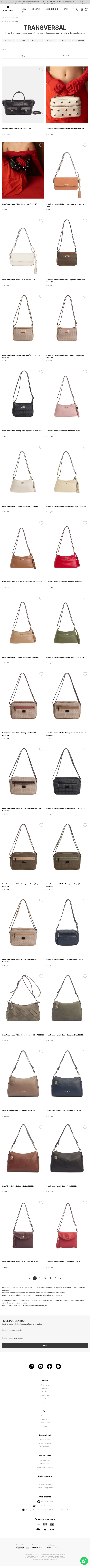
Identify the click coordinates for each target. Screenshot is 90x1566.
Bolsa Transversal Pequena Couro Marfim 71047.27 (65, 128)
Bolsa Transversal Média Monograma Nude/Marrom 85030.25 (21, 809)
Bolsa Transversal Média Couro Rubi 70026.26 (63, 1261)
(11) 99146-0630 (47, 1502)
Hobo (45, 1402)
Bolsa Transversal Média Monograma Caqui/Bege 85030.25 (20, 885)
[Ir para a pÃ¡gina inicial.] (8, 10)
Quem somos (45, 1440)
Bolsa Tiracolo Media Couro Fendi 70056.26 (18, 1110)
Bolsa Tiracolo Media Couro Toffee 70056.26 (18, 1186)
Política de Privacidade (45, 1484)
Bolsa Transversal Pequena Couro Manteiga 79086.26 (66, 506)
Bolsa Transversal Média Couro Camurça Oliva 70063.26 (23, 1035)
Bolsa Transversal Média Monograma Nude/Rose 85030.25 (20, 734)
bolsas (8, 40)
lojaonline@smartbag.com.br (47, 1506)
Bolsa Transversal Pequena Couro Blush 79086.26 (20, 657)
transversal (36, 40)
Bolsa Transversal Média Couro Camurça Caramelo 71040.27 (65, 205)
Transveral (45, 1385)
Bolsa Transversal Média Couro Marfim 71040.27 (20, 279)
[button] (86, 40)
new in (50, 40)
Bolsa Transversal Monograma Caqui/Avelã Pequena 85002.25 (65, 281)
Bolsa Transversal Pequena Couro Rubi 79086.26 (64, 582)
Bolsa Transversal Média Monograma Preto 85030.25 (65, 808)
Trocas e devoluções (45, 1481)
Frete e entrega (45, 1443)
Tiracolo (45, 1388)
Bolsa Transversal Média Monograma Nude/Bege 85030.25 (20, 961)
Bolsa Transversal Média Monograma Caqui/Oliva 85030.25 (64, 885)
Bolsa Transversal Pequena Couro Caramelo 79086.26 (22, 582)
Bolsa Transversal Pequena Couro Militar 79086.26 (65, 657)
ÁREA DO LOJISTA (83, 2)
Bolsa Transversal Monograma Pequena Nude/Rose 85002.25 (65, 356)
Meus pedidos (45, 1460)
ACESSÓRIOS (51, 9)
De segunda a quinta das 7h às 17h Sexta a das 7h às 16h (47, 1510)
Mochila (45, 1392)
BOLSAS (36, 9)
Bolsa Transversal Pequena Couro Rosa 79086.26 (64, 431)
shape (22, 40)
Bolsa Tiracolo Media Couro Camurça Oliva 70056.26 (65, 1035)
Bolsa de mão (45, 1395)
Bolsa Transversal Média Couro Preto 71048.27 (19, 204)
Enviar (45, 1346)
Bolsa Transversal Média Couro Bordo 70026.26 (20, 1261)
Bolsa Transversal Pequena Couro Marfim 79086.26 (21, 506)
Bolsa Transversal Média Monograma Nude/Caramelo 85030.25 (66, 734)
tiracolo (64, 40)
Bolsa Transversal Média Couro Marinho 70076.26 (64, 959)
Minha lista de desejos (45, 1467)
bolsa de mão (78, 40)
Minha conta (45, 1464)
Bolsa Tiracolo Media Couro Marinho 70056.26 (63, 1110)
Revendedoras (45, 1447)
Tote (45, 1399)
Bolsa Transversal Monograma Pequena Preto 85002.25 (22, 431)
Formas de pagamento (45, 1488)
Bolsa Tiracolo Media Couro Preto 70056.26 (62, 1186)
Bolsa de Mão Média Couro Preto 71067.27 (17, 128)
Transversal (45, 1416)
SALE (66, 9)
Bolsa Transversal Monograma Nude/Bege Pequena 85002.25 (21, 356)
